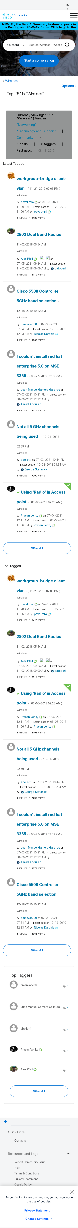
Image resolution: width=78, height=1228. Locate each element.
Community (25, 137)
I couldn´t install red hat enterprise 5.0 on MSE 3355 (39, 366)
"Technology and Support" (36, 131)
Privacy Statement (37, 1210)
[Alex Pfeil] (25, 1072)
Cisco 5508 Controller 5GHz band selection (38, 301)
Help (17, 1168)
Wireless (11, 81)
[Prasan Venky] (27, 1052)
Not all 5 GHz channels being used (38, 436)
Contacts (20, 1141)
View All (37, 548)
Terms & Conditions (26, 1173)
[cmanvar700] (25, 989)
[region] (39, 1207)
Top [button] (5, 1121)
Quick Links (16, 1132)
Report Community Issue (29, 1162)
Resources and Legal (23, 1154)
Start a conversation (39, 60)
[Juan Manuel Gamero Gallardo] (36, 1011)
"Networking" (26, 124)
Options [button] (68, 86)
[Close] (72, 1192)
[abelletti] (22, 1033)
